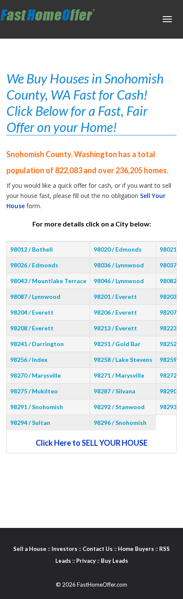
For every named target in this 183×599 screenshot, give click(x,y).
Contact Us (98, 548)
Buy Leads (114, 560)
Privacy (86, 560)
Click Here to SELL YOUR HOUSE (92, 442)
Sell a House (29, 548)
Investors (64, 548)
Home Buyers (136, 548)
